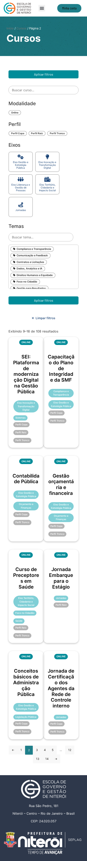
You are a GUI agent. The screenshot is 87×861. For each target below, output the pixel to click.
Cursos (21, 28)
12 (69, 750)
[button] (41, 8)
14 (47, 758)
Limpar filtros (44, 318)
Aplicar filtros (43, 74)
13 (37, 758)
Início (10, 28)
